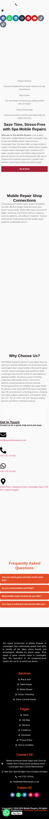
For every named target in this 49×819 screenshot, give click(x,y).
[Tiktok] (41, 18)
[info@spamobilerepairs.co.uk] (3, 435)
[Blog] (3, 24)
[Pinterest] (28, 18)
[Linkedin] (16, 18)
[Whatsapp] (9, 18)
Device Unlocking (24, 110)
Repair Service (24, 81)
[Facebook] (3, 18)
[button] (1, 618)
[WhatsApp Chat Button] (6, 812)
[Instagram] (22, 18)
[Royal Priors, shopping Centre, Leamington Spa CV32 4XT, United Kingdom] (3, 481)
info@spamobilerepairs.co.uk (13, 440)
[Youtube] (34, 18)
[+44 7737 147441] (3, 450)
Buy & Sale (24, 95)
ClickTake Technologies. (35, 810)
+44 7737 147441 (8, 456)
